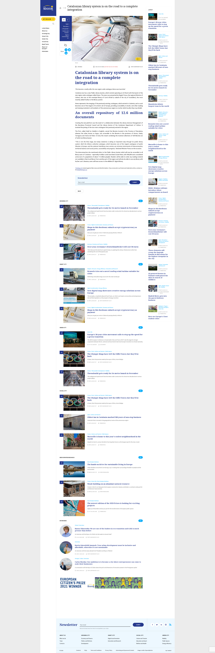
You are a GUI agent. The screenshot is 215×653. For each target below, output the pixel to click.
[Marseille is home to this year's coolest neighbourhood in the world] (74, 441)
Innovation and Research (114, 641)
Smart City (45, 36)
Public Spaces (166, 641)
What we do (63, 638)
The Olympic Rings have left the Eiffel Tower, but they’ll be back (113, 355)
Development (84, 643)
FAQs (85, 650)
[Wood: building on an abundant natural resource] (74, 489)
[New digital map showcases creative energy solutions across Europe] (74, 296)
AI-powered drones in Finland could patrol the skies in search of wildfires (158, 276)
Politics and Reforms (86, 641)
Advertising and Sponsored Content (125, 650)
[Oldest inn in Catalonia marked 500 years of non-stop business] (74, 422)
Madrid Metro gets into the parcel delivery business (157, 298)
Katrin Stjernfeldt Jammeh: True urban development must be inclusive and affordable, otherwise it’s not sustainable (105, 546)
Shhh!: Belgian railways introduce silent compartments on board (158, 190)
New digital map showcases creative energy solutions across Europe (113, 292)
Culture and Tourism (65, 31)
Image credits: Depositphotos (145, 650)
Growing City (46, 33)
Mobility (164, 638)
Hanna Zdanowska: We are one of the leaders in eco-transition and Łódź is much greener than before (107, 530)
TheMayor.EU (79, 168)
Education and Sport (141, 641)
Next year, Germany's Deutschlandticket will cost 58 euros (112, 247)
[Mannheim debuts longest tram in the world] (152, 98)
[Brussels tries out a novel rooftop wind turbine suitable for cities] (74, 276)
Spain (67, 24)
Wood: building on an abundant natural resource (108, 484)
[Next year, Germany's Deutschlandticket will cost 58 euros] (74, 252)
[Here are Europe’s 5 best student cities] (152, 308)
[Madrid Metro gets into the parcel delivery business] (152, 288)
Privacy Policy (108, 650)
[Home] (60, 8)
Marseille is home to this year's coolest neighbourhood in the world (114, 437)
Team (61, 641)
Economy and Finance (87, 638)
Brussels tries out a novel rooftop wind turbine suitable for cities (113, 272)
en (63, 20)
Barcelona (66, 26)
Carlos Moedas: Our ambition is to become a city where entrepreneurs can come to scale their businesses (108, 563)
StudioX (169, 650)
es (67, 20)
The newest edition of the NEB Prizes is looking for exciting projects (113, 504)
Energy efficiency (166, 643)
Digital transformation (65, 36)
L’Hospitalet (65, 29)
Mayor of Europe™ (44, 47)
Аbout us (44, 31)
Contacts (62, 643)
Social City (45, 41)
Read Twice (45, 44)
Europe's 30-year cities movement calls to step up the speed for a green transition (115, 335)
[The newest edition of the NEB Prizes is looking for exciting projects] (74, 508)
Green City (45, 39)
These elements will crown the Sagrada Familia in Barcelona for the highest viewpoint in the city (158, 254)
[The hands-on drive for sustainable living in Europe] (74, 469)
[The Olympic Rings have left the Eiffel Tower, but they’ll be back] (74, 359)
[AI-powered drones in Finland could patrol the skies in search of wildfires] (152, 267)
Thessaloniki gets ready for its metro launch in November (112, 208)
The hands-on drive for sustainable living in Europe (110, 464)
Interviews (45, 51)
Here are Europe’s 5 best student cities (158, 318)
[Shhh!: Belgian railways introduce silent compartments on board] (152, 181)
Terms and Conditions (96, 650)
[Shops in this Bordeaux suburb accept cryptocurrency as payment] (74, 232)
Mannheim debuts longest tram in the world (158, 105)
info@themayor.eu (82, 170)
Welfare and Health (141, 643)
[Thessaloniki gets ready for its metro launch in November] (74, 213)
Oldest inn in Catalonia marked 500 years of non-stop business (114, 417)
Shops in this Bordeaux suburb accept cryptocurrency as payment (112, 228)
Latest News (45, 28)
